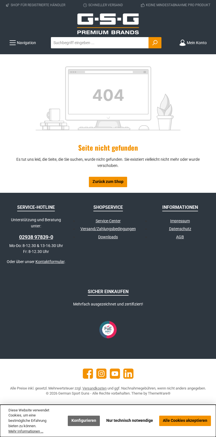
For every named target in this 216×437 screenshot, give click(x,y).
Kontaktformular (49, 261)
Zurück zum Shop (108, 181)
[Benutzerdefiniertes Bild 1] (108, 330)
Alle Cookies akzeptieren (185, 420)
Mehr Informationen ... (25, 431)
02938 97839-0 (36, 237)
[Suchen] (154, 42)
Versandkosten (94, 388)
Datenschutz (180, 229)
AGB (180, 237)
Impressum (180, 221)
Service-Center (108, 221)
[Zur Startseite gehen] (108, 23)
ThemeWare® (159, 393)
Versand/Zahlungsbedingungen (108, 229)
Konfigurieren (83, 420)
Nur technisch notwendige (129, 420)
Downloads (108, 237)
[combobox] (100, 42)
